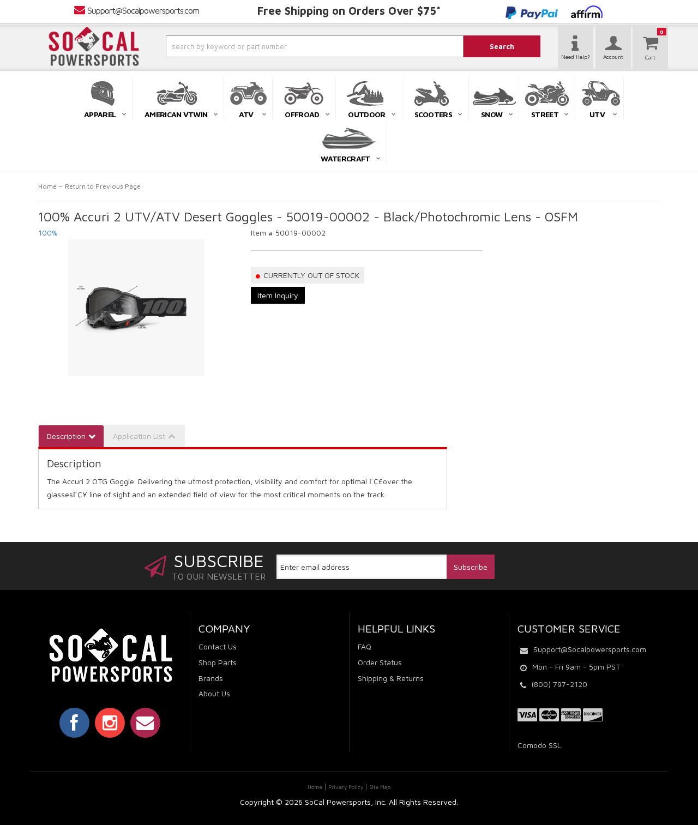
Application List (139, 436)
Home (47, 186)
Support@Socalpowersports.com (143, 10)
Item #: (263, 232)
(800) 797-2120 (559, 684)
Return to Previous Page (103, 186)
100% (48, 232)
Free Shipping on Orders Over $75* (349, 10)
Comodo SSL (539, 745)
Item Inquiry (277, 295)
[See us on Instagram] (110, 722)
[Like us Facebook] (74, 722)
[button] (285, 46)
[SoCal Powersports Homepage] (94, 46)
